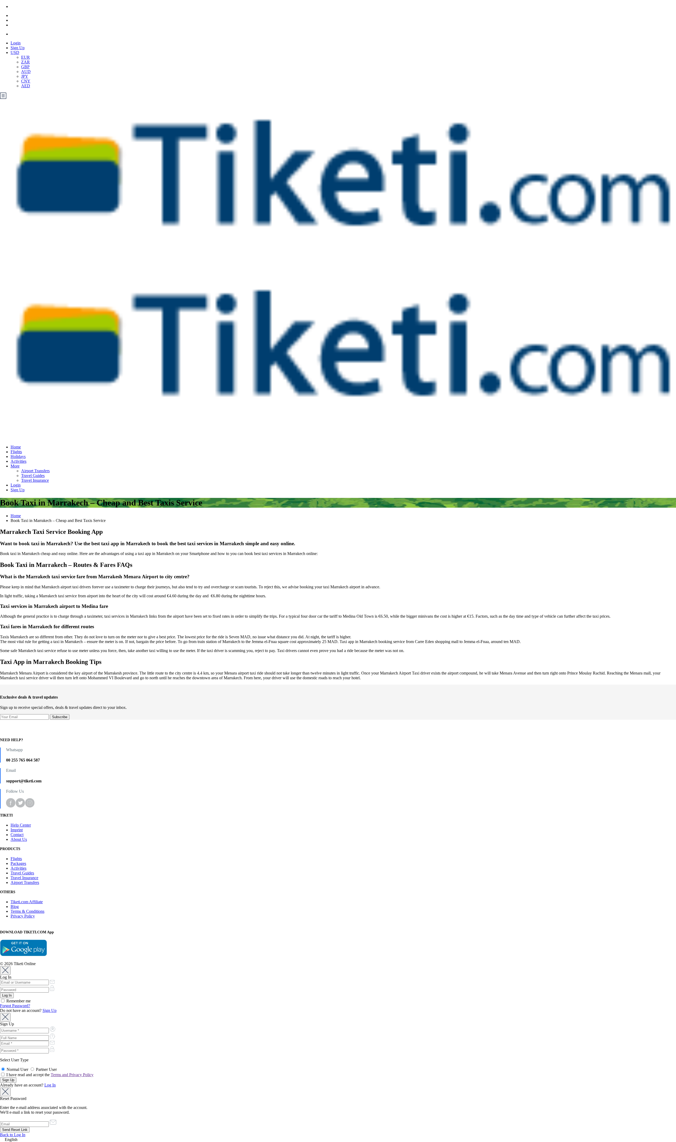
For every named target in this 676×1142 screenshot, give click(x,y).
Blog (15, 906)
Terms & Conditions (27, 911)
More (15, 466)
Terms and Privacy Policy (72, 1074)
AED (25, 86)
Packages (18, 863)
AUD (26, 71)
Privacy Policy (23, 916)
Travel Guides (33, 475)
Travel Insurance (35, 480)
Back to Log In (12, 1134)
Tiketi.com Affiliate (27, 902)
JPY (24, 76)
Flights (16, 452)
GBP (25, 67)
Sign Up (18, 47)
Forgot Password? (15, 1005)
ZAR (25, 62)
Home (16, 447)
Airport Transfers (35, 471)
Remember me (18, 1001)
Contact (17, 834)
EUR (25, 57)
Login (16, 43)
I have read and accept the (49, 1074)
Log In (50, 1085)
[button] (338, 1139)
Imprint (17, 830)
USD (15, 52)
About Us (19, 839)
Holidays (18, 456)
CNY (25, 81)
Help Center (21, 825)
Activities (18, 461)
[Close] (5, 970)
